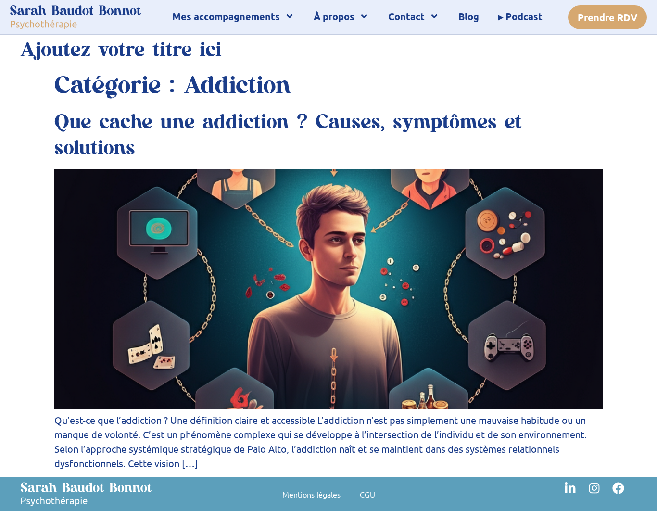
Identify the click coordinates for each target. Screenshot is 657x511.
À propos (334, 16)
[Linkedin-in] (576, 494)
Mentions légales (311, 494)
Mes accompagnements (226, 16)
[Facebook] (624, 494)
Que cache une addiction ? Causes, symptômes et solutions (288, 135)
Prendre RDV (607, 17)
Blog (468, 16)
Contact (406, 16)
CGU (367, 494)
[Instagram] (600, 494)
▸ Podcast (520, 16)
